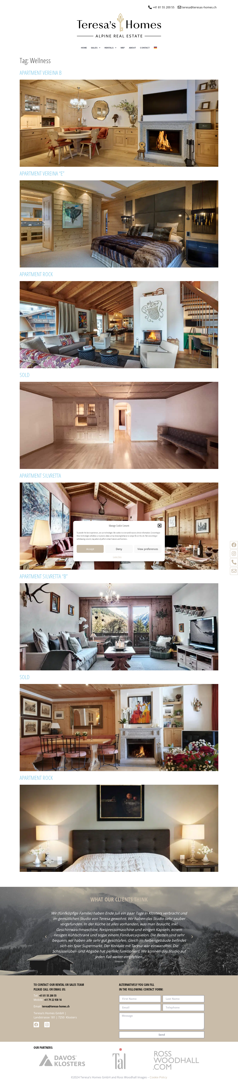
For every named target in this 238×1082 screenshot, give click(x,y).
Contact (144, 48)
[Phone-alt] (234, 562)
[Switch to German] (155, 48)
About (132, 48)
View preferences (147, 548)
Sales (94, 48)
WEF (123, 48)
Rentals (109, 48)
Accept (90, 548)
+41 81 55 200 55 (47, 995)
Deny (119, 548)
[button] (159, 525)
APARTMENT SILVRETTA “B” (44, 576)
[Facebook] (234, 545)
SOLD (25, 374)
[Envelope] (234, 571)
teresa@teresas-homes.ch (56, 1006)
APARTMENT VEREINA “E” (42, 173)
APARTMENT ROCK (36, 274)
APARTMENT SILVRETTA (40, 475)
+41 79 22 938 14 (53, 1000)
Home (84, 48)
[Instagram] (234, 553)
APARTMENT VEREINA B (41, 72)
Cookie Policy (117, 556)
